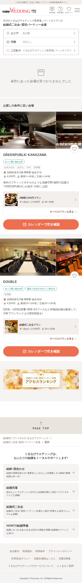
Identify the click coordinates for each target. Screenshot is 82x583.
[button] (41, 472)
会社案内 (14, 551)
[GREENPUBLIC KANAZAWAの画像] (41, 130)
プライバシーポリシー (60, 551)
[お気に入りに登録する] (74, 148)
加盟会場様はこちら (44, 558)
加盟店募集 (65, 558)
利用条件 (40, 551)
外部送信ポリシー (20, 558)
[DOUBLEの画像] (41, 257)
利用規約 (27, 551)
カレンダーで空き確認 (44, 224)
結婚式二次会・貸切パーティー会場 (21, 442)
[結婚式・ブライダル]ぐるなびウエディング (26, 438)
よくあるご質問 (65, 566)
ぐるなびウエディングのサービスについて (31, 566)
